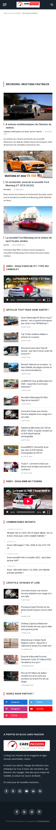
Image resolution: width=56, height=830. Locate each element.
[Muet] (44, 299)
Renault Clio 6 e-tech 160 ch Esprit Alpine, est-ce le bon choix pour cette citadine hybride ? (29, 534)
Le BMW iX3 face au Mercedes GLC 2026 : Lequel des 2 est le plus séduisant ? (36, 384)
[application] (28, 289)
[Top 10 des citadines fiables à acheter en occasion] (11, 337)
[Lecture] (7, 299)
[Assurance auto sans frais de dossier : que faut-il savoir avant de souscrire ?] (11, 351)
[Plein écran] (48, 299)
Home (18, 13)
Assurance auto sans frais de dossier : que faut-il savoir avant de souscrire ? (36, 351)
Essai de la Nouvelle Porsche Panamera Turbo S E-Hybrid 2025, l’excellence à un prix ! (36, 659)
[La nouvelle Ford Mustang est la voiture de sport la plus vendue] (28, 220)
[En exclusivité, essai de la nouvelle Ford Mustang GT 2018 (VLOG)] (28, 164)
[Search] (51, 4)
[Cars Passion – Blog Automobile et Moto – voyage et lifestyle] (28, 4)
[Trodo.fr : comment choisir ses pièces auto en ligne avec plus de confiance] (11, 467)
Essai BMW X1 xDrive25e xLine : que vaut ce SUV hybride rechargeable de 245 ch (35, 450)
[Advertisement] (28, 47)
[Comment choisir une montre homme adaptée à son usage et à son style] (11, 414)
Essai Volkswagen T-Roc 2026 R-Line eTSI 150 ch (28, 546)
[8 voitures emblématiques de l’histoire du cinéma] (28, 106)
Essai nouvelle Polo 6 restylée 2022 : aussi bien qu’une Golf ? (29, 559)
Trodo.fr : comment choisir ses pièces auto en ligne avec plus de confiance (36, 467)
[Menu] (5, 4)
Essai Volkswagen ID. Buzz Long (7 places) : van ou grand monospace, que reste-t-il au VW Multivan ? (36, 320)
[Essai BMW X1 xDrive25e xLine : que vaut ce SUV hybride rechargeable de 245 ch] (11, 450)
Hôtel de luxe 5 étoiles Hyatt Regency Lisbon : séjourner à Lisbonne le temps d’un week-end (36, 643)
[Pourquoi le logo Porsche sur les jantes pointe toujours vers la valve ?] (11, 610)
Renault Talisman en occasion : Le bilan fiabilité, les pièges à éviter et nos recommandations (36, 367)
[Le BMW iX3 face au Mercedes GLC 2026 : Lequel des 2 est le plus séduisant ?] (11, 384)
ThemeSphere (43, 821)
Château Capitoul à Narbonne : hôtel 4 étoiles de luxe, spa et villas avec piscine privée (36, 626)
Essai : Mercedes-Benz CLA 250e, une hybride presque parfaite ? (28, 571)
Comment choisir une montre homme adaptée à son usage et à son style (36, 414)
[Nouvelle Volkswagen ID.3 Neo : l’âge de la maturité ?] (11, 400)
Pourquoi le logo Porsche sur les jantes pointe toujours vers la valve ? (36, 610)
